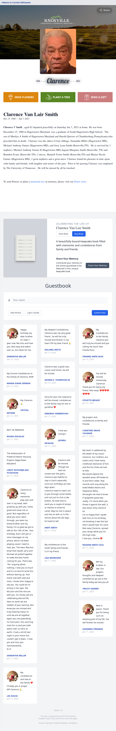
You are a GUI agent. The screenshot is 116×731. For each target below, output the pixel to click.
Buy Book (79, 233)
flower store (80, 181)
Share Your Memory (97, 265)
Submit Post (100, 312)
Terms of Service (65, 718)
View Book (63, 233)
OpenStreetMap (61, 723)
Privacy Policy (50, 718)
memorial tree (37, 181)
